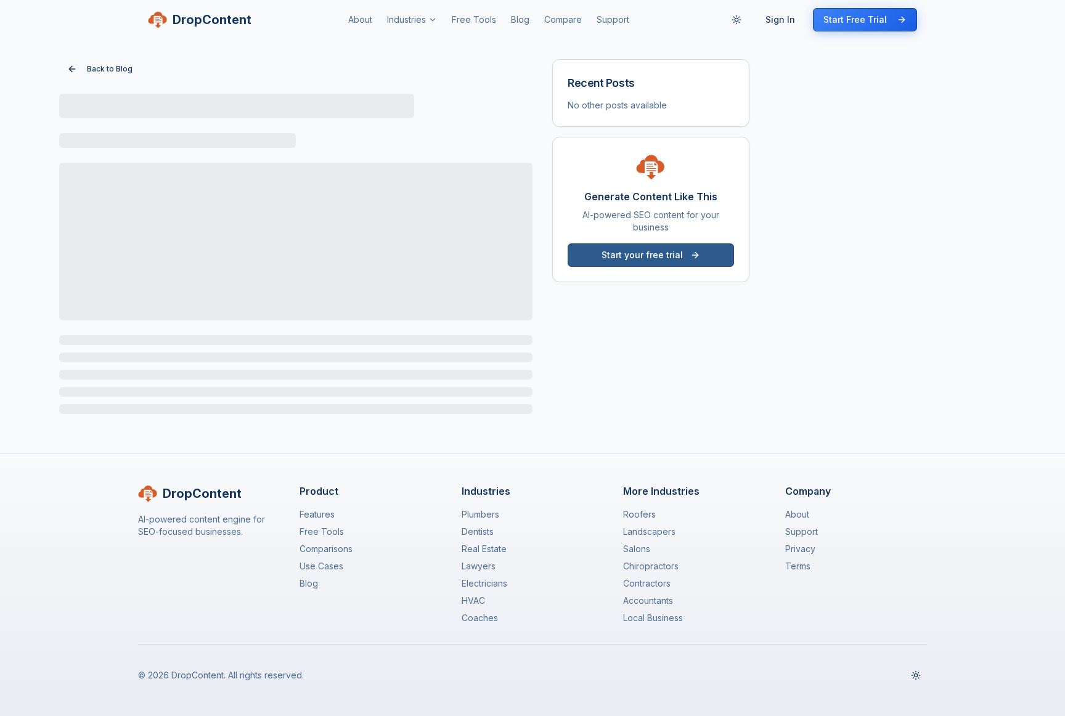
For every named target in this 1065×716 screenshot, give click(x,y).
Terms (797, 566)
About (360, 19)
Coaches (480, 617)
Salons (636, 548)
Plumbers (480, 514)
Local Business (653, 617)
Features (317, 514)
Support (613, 19)
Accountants (648, 600)
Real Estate (484, 548)
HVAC (473, 600)
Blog (520, 19)
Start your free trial (642, 255)
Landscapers (649, 531)
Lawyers (479, 566)
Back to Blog (110, 68)
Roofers (639, 514)
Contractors (647, 583)
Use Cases (321, 566)
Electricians (484, 583)
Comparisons (326, 548)
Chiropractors (651, 566)
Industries (406, 19)
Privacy (800, 548)
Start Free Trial (855, 19)
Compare (563, 19)
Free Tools (474, 19)
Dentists (478, 531)
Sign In (780, 19)
